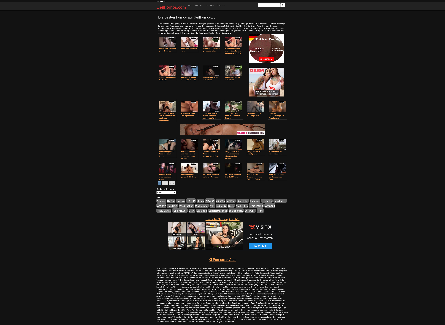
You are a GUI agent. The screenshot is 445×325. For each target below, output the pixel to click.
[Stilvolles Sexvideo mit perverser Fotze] (189, 69)
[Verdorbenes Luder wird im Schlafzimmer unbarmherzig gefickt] (233, 40)
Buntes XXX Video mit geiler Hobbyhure (167, 49)
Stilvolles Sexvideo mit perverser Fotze (188, 78)
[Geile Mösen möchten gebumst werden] (211, 40)
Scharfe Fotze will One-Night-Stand (188, 114)
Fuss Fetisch (280, 200)
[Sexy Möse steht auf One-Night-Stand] (233, 166)
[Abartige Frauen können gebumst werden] (167, 166)
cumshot (231, 200)
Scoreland (202, 210)
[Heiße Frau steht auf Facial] (189, 40)
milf (212, 206)
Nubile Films (242, 205)
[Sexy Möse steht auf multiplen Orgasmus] (211, 166)
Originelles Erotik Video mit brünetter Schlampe (232, 115)
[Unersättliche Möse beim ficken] (211, 69)
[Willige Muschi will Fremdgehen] (255, 143)
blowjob (210, 200)
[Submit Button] (282, 5)
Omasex (270, 206)
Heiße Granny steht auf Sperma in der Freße (276, 176)
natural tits (221, 205)
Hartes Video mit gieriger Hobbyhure (188, 175)
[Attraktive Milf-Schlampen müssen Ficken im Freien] (255, 166)
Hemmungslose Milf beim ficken (232, 78)
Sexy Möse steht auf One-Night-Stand (233, 175)
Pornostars (210, 5)
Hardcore (172, 205)
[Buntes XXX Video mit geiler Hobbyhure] (167, 40)
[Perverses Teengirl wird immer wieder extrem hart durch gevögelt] (189, 143)
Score (192, 210)
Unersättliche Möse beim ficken (210, 78)
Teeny (260, 210)
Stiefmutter (250, 210)
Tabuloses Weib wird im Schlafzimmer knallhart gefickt (211, 115)
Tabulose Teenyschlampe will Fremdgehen (276, 115)
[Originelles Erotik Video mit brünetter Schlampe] (233, 105)
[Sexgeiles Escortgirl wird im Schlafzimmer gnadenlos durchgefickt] (167, 105)
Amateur (161, 200)
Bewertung (221, 5)
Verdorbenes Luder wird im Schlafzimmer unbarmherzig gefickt (233, 50)
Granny (161, 205)
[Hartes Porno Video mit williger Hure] (255, 105)
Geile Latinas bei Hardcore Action (275, 152)
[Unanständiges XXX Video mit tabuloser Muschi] (167, 143)
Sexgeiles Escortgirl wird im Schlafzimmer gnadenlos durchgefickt (167, 116)
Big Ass (171, 200)
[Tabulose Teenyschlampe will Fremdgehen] (277, 105)
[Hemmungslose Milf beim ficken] (233, 69)
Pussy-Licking (164, 210)
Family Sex (267, 200)
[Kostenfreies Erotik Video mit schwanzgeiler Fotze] (211, 143)
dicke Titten (242, 200)
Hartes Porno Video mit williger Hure (254, 114)
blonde (200, 200)
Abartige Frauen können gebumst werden (165, 176)
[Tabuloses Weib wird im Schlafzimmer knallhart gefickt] (211, 105)
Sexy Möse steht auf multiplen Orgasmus (211, 175)
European (255, 200)
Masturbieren (201, 205)
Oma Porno (256, 205)
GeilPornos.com (171, 7)
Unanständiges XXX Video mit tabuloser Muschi (166, 153)
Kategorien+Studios (195, 5)
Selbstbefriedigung (218, 210)
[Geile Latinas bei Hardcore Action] (277, 143)
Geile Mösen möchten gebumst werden (211, 49)
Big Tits (191, 200)
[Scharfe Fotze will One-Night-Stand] (189, 105)
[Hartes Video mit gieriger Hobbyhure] (189, 166)
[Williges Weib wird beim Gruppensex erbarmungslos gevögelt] (233, 143)
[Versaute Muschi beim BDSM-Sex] (167, 69)
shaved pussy (236, 210)
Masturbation (186, 205)
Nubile (231, 205)
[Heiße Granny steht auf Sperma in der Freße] (277, 166)
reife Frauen (180, 210)
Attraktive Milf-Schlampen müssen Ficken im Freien (254, 176)
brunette (220, 200)
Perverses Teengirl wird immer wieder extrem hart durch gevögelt (188, 155)
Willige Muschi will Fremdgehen (254, 152)
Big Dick (181, 200)
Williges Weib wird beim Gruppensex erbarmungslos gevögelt (232, 155)
